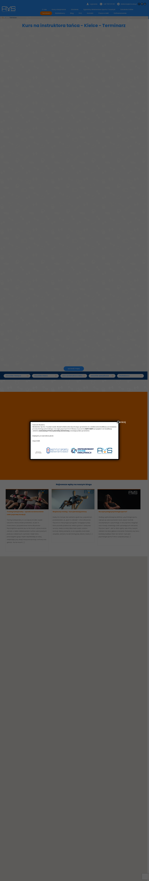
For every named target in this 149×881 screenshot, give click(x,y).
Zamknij (118, 422)
